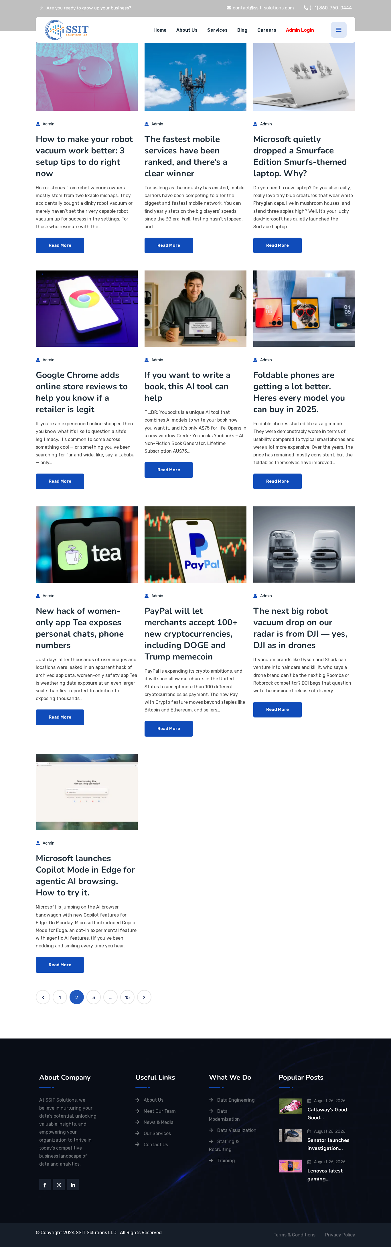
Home (160, 30)
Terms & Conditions (294, 1235)
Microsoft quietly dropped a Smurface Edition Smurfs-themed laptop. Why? (300, 156)
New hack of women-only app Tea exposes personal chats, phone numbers (80, 628)
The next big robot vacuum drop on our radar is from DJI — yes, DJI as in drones (300, 628)
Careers (266, 30)
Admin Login (300, 30)
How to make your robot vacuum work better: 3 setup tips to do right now (84, 156)
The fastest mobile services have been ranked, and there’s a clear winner (186, 156)
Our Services (157, 1133)
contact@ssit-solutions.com (263, 8)
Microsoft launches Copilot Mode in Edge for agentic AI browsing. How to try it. (85, 876)
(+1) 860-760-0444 (331, 8)
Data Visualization (236, 1130)
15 (127, 997)
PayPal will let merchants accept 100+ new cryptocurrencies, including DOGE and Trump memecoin (191, 634)
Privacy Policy (340, 1235)
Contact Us (156, 1144)
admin (48, 124)
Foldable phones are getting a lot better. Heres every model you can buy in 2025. (299, 392)
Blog (242, 30)
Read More (60, 245)
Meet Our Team (160, 1111)
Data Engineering (236, 1100)
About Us (187, 30)
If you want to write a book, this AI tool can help (187, 386)
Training (226, 1160)
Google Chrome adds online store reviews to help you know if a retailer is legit (82, 392)
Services (217, 30)
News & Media (158, 1122)
